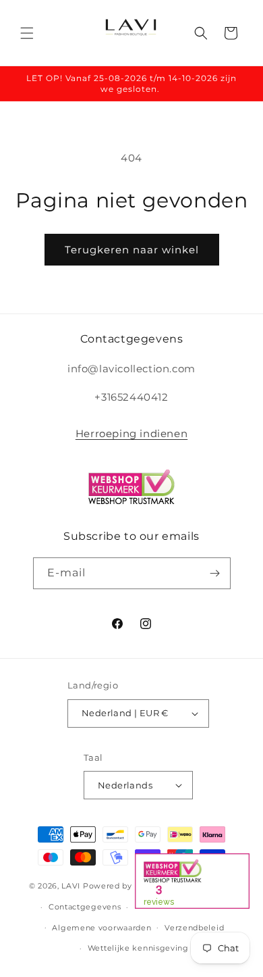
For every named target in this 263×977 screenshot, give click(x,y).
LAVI (70, 886)
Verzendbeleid (194, 927)
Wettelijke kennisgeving (138, 948)
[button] (27, 33)
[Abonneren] (215, 573)
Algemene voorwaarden (101, 927)
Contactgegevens (85, 906)
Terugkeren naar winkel (132, 249)
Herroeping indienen (131, 433)
